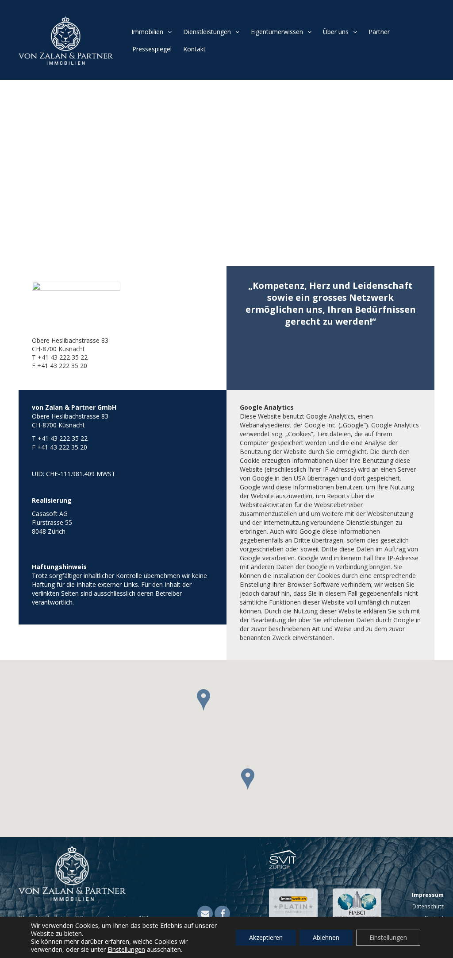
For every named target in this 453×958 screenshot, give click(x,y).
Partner (379, 31)
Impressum (428, 894)
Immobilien (147, 31)
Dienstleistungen (207, 31)
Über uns (336, 31)
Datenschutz (428, 906)
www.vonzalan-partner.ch (68, 465)
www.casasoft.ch (56, 540)
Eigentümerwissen (277, 31)
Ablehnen (326, 937)
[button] (208, 707)
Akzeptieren (266, 937)
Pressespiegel (152, 49)
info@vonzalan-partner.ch (68, 456)
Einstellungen (126, 950)
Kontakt (194, 49)
